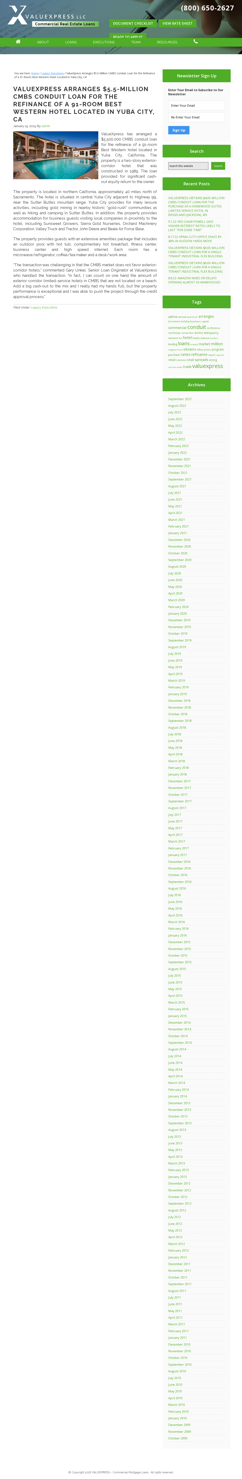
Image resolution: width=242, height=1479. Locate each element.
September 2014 (180, 1043)
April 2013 (175, 1157)
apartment (192, 317)
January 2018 (177, 774)
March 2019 (176, 680)
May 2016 (175, 908)
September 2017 (180, 801)
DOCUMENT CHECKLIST (133, 23)
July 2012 (174, 1217)
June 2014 (175, 1063)
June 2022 (175, 419)
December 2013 (179, 1103)
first (180, 338)
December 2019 (179, 620)
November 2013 (179, 1110)
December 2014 (179, 1022)
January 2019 (177, 694)
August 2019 (177, 647)
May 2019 (175, 667)
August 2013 (177, 1130)
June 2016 (175, 902)
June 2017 (175, 821)
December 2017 (179, 781)
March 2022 (176, 439)
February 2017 (178, 848)
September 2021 (180, 479)
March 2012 (176, 1244)
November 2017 (179, 788)
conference (213, 328)
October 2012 (177, 1197)
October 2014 (177, 1036)
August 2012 (177, 1210)
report (211, 355)
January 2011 (177, 1338)
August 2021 (177, 486)
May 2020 (175, 587)
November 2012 (179, 1190)
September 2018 (180, 721)
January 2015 (177, 1016)
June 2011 (175, 1304)
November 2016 (179, 868)
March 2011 (176, 1324)
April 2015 (175, 996)
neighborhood (175, 349)
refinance (199, 354)
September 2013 (180, 1123)
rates (185, 354)
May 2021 (175, 506)
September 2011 (180, 1284)
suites (179, 367)
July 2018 (174, 734)
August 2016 (177, 888)
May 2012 (175, 1230)
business (195, 321)
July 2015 (174, 975)
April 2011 (175, 1317)
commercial (177, 327)
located (194, 344)
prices (207, 349)
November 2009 (179, 1432)
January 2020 (177, 613)
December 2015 (179, 942)
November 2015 (179, 949)
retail (171, 360)
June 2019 (175, 660)
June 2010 (175, 1385)
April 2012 (175, 1237)
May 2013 (175, 1150)
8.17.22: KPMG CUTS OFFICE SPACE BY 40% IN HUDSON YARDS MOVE (195, 239)
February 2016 (178, 929)
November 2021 (179, 466)
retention (181, 360)
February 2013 (178, 1170)
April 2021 (175, 513)
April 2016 (175, 915)
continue (174, 333)
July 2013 (174, 1137)
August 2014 (177, 1049)
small (190, 360)
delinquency (211, 333)
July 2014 (174, 1056)
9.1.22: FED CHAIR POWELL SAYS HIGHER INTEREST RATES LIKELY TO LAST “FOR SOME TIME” (194, 226)
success (172, 367)
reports (220, 355)
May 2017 (175, 828)
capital (205, 321)
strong (213, 360)
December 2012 (179, 1183)
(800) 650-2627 (207, 8)
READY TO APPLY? (128, 37)
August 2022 (177, 406)
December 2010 (179, 1344)
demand (173, 338)
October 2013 (177, 1116)
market (204, 344)
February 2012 (178, 1250)
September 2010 (180, 1364)
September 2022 (180, 399)
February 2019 (178, 687)
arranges (206, 316)
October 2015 (177, 955)
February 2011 (178, 1331)
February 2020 (178, 607)
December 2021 (179, 459)
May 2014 (175, 1069)
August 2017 (177, 808)
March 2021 (176, 520)
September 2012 (180, 1203)
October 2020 (177, 553)
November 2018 (179, 707)
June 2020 (175, 580)
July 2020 (174, 573)
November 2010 (179, 1351)
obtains (189, 349)
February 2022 (178, 446)
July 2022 (174, 412)
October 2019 (177, 634)
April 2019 (175, 674)
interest (205, 338)
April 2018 (175, 754)
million (217, 343)
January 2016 (177, 935)
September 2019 (180, 640)
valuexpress (207, 366)
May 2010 (175, 1391)
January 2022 (177, 453)
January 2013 (177, 1177)
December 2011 (179, 1264)
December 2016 (179, 862)
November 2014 (179, 1029)
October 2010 (177, 1358)
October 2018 (177, 714)
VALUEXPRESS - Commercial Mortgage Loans (53, 31)
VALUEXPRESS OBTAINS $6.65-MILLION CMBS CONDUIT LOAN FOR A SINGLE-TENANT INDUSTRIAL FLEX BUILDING (196, 252)
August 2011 (177, 1291)
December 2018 (179, 701)
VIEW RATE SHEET (178, 23)
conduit (196, 326)
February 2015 (178, 1009)
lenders (214, 338)
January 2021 (177, 533)
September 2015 (180, 962)
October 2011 (177, 1277)
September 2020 (180, 560)
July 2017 (174, 815)
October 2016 (177, 875)
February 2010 (178, 1411)
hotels (196, 338)
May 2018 (175, 748)
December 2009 (179, 1425)
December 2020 (179, 540)
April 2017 (175, 835)
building (185, 321)
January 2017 (177, 855)
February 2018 (178, 768)
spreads (201, 359)
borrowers (174, 321)
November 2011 (179, 1270)
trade (187, 366)
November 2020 (179, 546)
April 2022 (175, 432)
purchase (174, 355)
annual (182, 316)
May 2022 (175, 426)
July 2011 (174, 1297)
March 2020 (176, 600)
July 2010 (174, 1378)
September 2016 (180, 882)
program (218, 349)
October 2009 (177, 1438)
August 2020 (177, 566)
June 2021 (175, 499)
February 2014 (178, 1090)
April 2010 (175, 1398)
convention (187, 333)
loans (184, 343)
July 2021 (174, 493)
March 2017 (176, 841)
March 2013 (176, 1163)
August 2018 (177, 727)
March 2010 (176, 1405)
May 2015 (175, 989)
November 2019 (179, 627)
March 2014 (176, 1083)
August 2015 (177, 969)
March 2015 (176, 1002)
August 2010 (177, 1371)
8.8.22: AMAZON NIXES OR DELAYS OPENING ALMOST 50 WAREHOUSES (194, 280)
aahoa (172, 316)
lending (172, 344)
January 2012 (177, 1257)
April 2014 (175, 1076)
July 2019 (174, 654)
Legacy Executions (44, 307)
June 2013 (175, 1143)
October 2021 (177, 473)
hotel (187, 337)
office (200, 349)
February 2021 (178, 526)
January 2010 (177, 1418)
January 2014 (177, 1096)
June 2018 (175, 741)
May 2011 (175, 1311)
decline (199, 333)
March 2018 (176, 761)
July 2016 (174, 895)
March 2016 (176, 922)
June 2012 (175, 1224)
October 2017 (177, 795)
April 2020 (175, 593)
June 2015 (175, 982)
